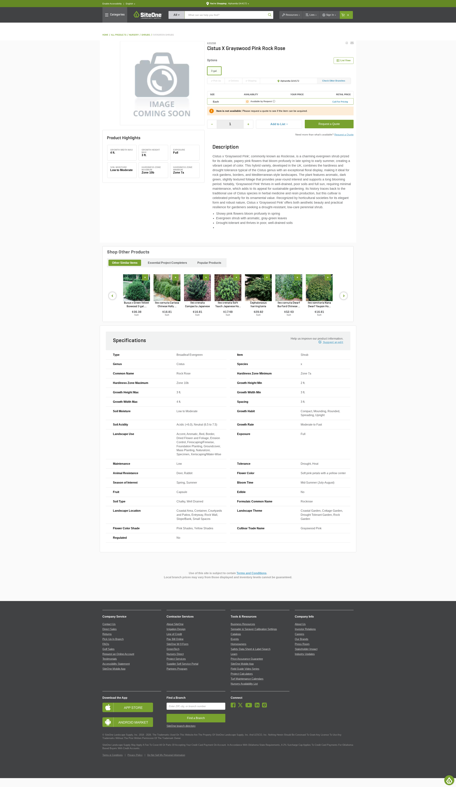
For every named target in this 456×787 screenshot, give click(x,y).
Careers (299, 634)
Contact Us (109, 624)
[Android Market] (131, 722)
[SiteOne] (147, 18)
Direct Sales (109, 629)
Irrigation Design (176, 629)
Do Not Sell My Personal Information (166, 755)
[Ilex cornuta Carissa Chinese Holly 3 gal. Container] (167, 287)
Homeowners (238, 644)
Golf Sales (108, 649)
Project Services (176, 658)
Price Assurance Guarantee (247, 658)
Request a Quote (329, 123)
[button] (130, 3)
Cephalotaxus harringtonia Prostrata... (258, 304)
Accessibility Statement (116, 663)
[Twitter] (241, 706)
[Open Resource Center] (449, 780)
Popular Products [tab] (209, 262)
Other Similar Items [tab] (125, 262)
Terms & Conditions (112, 755)
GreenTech (173, 649)
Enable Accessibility (112, 3)
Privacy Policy (135, 755)
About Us (300, 624)
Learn (234, 654)
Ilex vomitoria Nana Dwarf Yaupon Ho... (319, 304)
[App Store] (131, 707)
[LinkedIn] (258, 706)
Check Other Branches (333, 81)
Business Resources (243, 624)
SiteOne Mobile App (113, 668)
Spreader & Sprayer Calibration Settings (254, 629)
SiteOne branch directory (181, 726)
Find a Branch (176, 697)
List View (345, 60)
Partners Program (177, 668)
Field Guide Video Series (245, 668)
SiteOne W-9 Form (177, 644)
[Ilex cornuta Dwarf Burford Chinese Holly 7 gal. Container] (288, 287)
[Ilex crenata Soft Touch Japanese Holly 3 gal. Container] (227, 287)
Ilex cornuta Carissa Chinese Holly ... (167, 304)
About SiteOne (175, 624)
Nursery (134, 35)
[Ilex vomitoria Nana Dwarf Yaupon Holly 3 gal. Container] (319, 287)
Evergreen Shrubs (163, 35)
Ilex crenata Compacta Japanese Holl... (197, 304)
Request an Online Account (118, 654)
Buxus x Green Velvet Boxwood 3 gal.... (136, 304)
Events (235, 639)
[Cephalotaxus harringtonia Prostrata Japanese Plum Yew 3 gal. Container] (258, 287)
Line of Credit (174, 634)
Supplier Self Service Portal (182, 663)
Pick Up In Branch (113, 639)
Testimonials (109, 658)
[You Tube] (249, 706)
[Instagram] (265, 706)
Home (105, 35)
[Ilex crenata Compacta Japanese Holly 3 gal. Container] (197, 287)
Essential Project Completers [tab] (167, 262)
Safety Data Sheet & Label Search (250, 649)
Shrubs (145, 35)
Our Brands (301, 639)
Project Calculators (242, 673)
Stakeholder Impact (306, 649)
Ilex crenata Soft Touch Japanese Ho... (228, 304)
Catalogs (236, 634)
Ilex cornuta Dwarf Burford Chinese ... (289, 304)
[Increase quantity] (248, 124)
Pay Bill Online (175, 639)
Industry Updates (305, 654)
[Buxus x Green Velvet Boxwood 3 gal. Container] (136, 287)
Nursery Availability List (244, 683)
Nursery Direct (175, 654)
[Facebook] (234, 706)
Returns (107, 634)
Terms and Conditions (251, 573)
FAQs (105, 644)
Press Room (302, 644)
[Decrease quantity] (212, 124)
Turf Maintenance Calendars (247, 678)
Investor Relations (305, 629)
